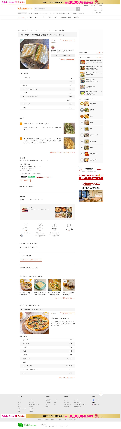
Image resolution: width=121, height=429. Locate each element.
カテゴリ (29, 17)
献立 (36, 17)
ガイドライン (32, 408)
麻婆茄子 (37, 13)
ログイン (101, 10)
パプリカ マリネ (73, 13)
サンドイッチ (43, 30)
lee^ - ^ (31, 207)
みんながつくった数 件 (63, 55)
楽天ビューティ (67, 404)
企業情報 (39, 419)
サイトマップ (32, 402)
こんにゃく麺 (81, 13)
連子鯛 (45, 13)
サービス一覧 (44, 426)
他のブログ (49, 177)
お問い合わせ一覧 (53, 426)
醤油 (48, 13)
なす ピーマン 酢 (54, 13)
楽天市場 (101, 5)
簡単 (55, 402)
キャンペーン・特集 (65, 17)
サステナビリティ (64, 426)
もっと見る (98, 52)
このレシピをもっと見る (66, 377)
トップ (19, 400)
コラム (42, 17)
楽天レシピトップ (22, 30)
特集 (19, 411)
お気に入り (95, 10)
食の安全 (76, 17)
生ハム (25, 85)
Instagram (96, 404)
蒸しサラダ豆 (62, 13)
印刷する (26, 180)
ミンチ (41, 13)
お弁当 (55, 400)
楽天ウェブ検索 (77, 402)
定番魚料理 (48, 402)
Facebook (96, 400)
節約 (55, 404)
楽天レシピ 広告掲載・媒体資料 (70, 419)
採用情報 (60, 419)
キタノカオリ (31, 13)
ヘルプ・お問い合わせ (34, 404)
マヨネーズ (26, 104)
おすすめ (21, 17)
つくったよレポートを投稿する (67, 59)
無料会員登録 (98, 12)
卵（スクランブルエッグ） (31, 96)
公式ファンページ (52, 17)
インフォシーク (79, 5)
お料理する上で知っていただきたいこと (61, 152)
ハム (24, 81)
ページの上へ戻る (101, 393)
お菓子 (47, 406)
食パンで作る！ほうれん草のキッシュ (32, 309)
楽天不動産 (66, 402)
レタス (25, 93)
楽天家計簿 (86, 5)
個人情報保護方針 (46, 419)
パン (36, 30)
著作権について (54, 419)
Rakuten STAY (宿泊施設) (79, 404)
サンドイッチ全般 (52, 30)
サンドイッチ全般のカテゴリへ (64, 298)
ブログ (75, 400)
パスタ (47, 404)
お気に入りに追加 (69, 40)
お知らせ (31, 411)
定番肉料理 (48, 400)
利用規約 (31, 406)
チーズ (67, 13)
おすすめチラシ (94, 5)
